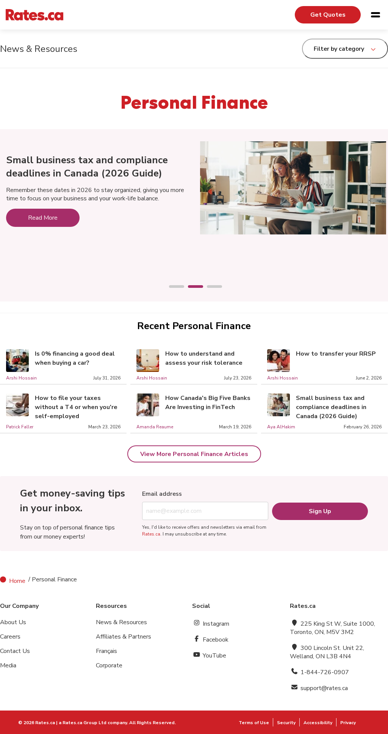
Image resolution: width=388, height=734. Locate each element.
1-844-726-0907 (324, 672)
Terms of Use (254, 723)
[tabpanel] (194, 184)
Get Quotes (328, 15)
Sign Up (320, 511)
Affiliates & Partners (123, 636)
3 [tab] (210, 287)
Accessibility (318, 723)
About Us (13, 622)
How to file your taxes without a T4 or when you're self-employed (76, 407)
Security (286, 723)
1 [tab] (173, 287)
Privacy (348, 723)
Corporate (109, 665)
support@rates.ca (323, 688)
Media (8, 665)
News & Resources (121, 622)
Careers (10, 636)
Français (106, 651)
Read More (43, 218)
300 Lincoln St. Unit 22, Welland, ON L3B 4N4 (327, 652)
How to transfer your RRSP (336, 354)
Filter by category (339, 49)
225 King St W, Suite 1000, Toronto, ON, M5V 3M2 (332, 628)
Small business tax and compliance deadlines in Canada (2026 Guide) (87, 166)
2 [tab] (192, 287)
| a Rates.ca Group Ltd (81, 723)
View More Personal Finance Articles (194, 454)
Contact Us (15, 651)
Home (17, 581)
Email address (162, 494)
